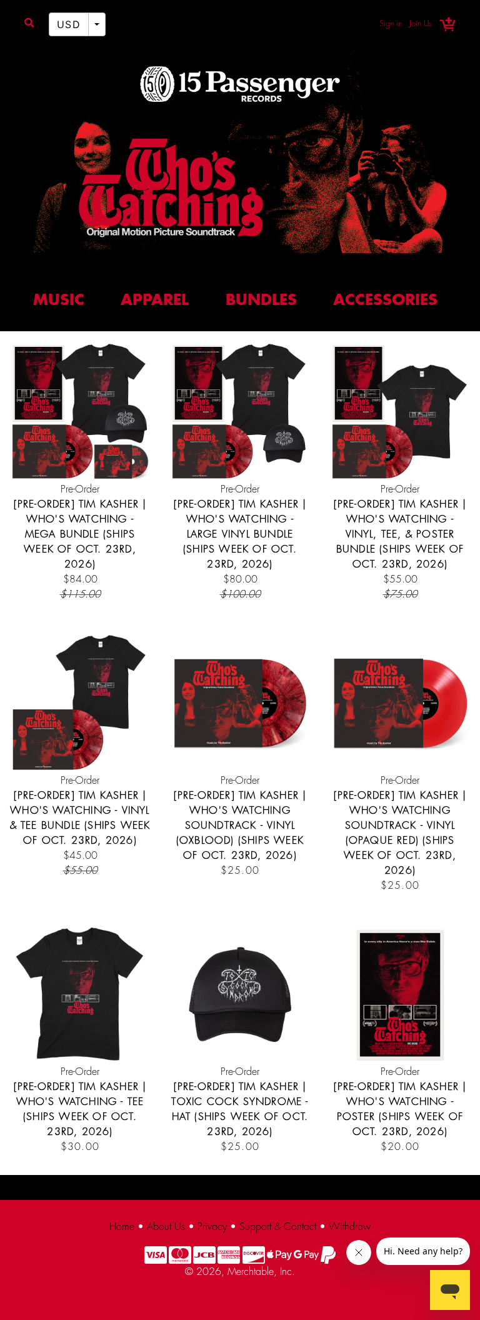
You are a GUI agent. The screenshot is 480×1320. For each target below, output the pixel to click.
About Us (166, 1227)
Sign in (390, 23)
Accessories (385, 300)
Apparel (155, 300)
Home (121, 1227)
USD (69, 24)
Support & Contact (277, 1227)
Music (58, 300)
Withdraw (350, 1227)
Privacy (212, 1227)
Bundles (261, 300)
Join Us (420, 23)
